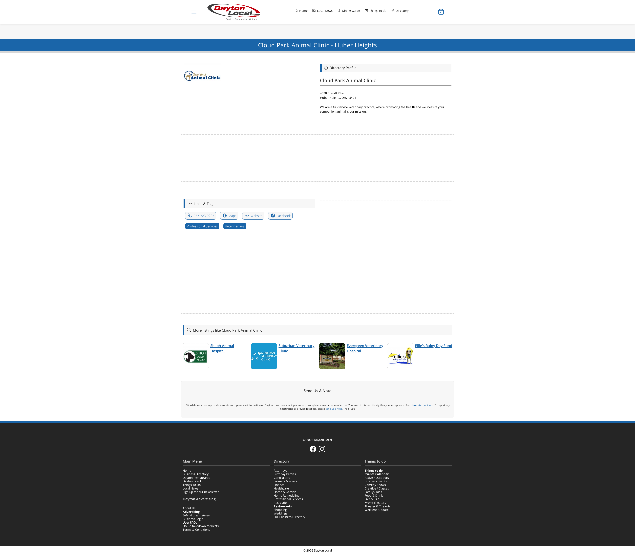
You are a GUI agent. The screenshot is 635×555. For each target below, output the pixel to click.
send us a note (334, 408)
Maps (232, 215)
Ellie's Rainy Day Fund (433, 345)
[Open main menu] (194, 12)
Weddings (280, 513)
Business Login (193, 519)
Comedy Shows (375, 485)
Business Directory (196, 474)
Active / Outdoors (377, 478)
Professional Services (202, 226)
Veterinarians (235, 226)
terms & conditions (422, 405)
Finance (279, 485)
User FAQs (190, 523)
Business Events (376, 481)
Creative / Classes (377, 489)
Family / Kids (373, 492)
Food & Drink (374, 496)
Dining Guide (350, 11)
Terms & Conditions (196, 530)
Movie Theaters (375, 503)
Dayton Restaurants (196, 478)
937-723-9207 (203, 215)
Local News (324, 11)
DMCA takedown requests (201, 526)
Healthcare (281, 489)
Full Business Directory (289, 517)
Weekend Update (377, 510)
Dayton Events (193, 481)
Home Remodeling (286, 496)
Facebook (283, 215)
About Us (189, 508)
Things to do (377, 11)
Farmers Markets (285, 481)
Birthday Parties (285, 474)
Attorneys (280, 471)
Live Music (372, 499)
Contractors (282, 478)
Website (256, 215)
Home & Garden (285, 492)
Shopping (280, 510)
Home (303, 11)
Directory (402, 11)
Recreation (281, 503)
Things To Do (192, 485)
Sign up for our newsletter (201, 492)
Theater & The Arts (378, 506)
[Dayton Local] (239, 12)
